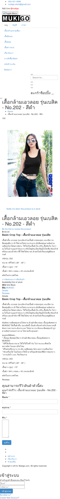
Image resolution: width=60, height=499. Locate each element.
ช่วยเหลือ (12, 461)
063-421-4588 (14, 1)
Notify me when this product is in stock (23, 208)
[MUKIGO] (16, 18)
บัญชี (14, 25)
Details (5, 290)
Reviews (5, 293)
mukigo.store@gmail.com (19, 4)
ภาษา (23, 25)
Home (10, 111)
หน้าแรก (11, 456)
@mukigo (14, 8)
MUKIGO (10, 287)
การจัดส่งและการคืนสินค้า (13, 279)
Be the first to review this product (16, 229)
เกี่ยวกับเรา (12, 458)
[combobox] (44, 77)
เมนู (6, 25)
